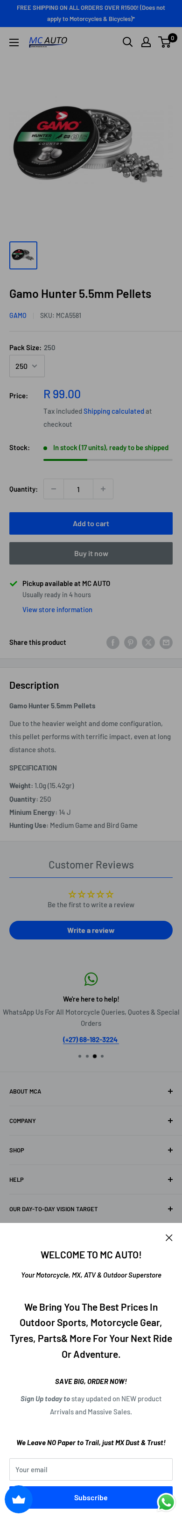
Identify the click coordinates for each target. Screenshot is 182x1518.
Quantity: (23, 489)
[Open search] (128, 42)
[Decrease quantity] (53, 489)
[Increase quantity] (103, 489)
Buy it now (91, 553)
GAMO (18, 315)
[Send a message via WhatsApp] (166, 1502)
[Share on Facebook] (112, 642)
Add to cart (91, 523)
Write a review (91, 929)
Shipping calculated (114, 411)
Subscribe (91, 1497)
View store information (57, 609)
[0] (165, 42)
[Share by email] (166, 642)
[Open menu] (14, 42)
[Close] (169, 1236)
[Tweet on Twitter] (148, 642)
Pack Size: (32, 347)
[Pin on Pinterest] (130, 642)
